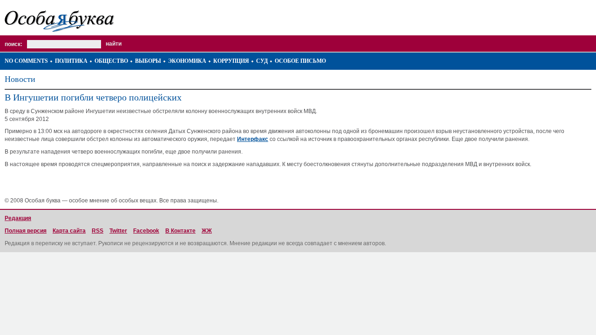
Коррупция (231, 61)
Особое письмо (300, 61)
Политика (71, 61)
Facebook (146, 231)
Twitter (118, 231)
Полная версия (26, 231)
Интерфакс (252, 139)
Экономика (187, 61)
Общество (111, 61)
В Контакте (180, 231)
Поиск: (13, 44)
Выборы (148, 61)
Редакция (18, 218)
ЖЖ (207, 231)
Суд (262, 61)
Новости (20, 79)
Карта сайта (69, 231)
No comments (26, 61)
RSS (97, 231)
